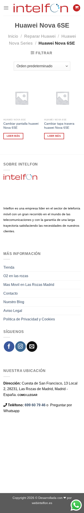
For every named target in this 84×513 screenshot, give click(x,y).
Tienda (8, 267)
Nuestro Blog (13, 302)
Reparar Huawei (40, 36)
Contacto (10, 293)
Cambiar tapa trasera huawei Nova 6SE (59, 125)
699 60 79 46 (35, 405)
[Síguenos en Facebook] (9, 346)
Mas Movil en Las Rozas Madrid (28, 285)
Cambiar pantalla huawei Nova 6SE (21, 125)
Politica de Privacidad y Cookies (29, 319)
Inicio (13, 36)
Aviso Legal (12, 311)
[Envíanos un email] (32, 346)
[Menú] (6, 7)
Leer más (13, 136)
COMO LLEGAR (27, 395)
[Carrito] (76, 8)
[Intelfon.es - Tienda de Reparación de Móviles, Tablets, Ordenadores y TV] (40, 8)
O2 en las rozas (15, 276)
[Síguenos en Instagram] (20, 346)
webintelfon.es (42, 503)
